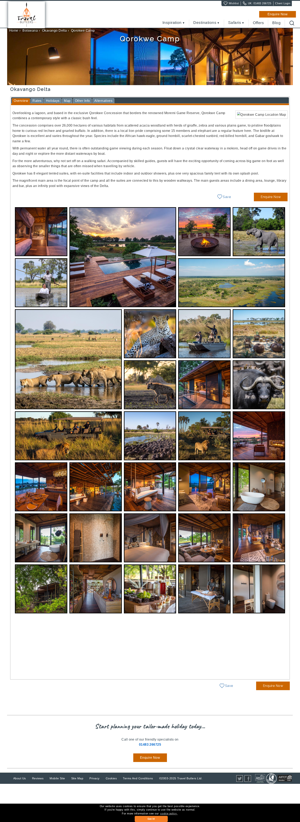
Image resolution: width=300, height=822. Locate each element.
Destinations (204, 23)
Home (13, 30)
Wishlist (234, 3)
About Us (19, 778)
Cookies (111, 778)
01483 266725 (262, 3)
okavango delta (54, 30)
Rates (36, 100)
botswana (30, 30)
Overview (21, 100)
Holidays (53, 100)
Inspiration (172, 23)
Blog (276, 23)
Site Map (77, 778)
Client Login (282, 3)
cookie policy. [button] (169, 813)
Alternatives (103, 100)
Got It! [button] (151, 819)
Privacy (94, 778)
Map (67, 100)
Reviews (37, 778)
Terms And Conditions (138, 778)
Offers (258, 23)
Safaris (234, 23)
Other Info (82, 100)
